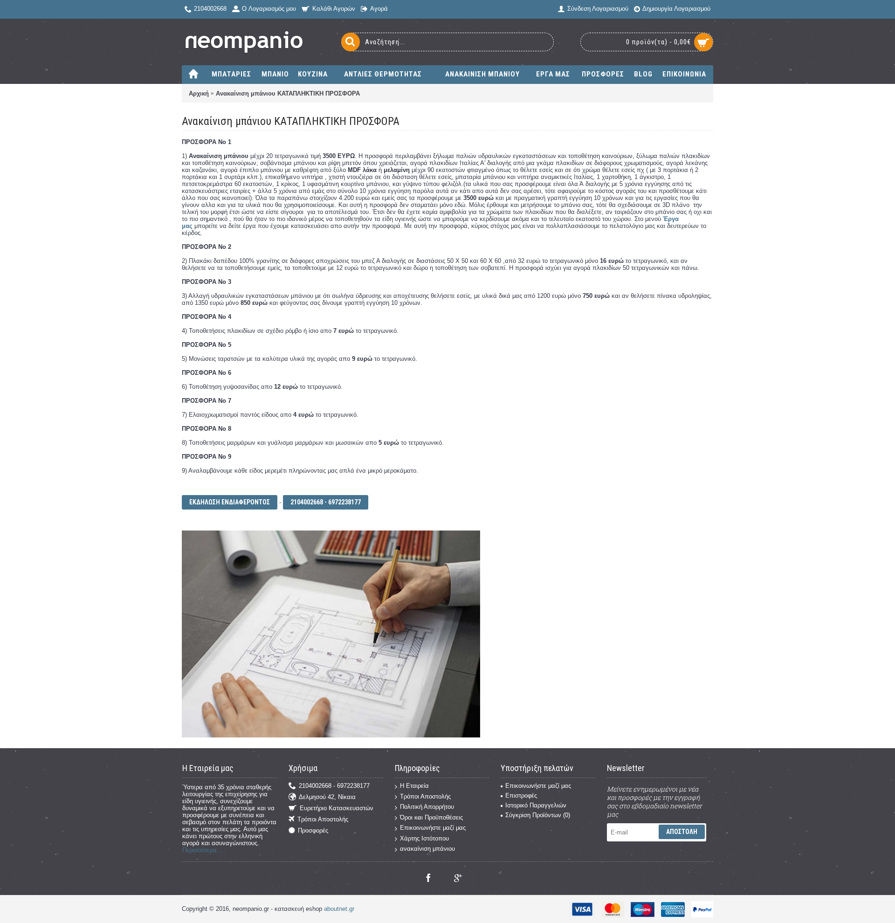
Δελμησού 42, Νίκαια (327, 796)
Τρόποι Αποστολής (322, 819)
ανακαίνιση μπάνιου (427, 848)
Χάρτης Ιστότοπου (424, 838)
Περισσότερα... (202, 850)
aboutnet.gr (339, 908)
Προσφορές (313, 830)
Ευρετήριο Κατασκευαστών (336, 808)
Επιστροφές (521, 795)
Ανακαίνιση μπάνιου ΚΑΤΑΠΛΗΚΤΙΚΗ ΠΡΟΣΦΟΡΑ (288, 93)
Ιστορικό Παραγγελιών (535, 805)
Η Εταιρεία (414, 785)
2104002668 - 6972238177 (325, 502)
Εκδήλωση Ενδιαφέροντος (229, 502)
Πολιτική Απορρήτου (427, 806)
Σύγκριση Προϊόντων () (537, 815)
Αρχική (199, 93)
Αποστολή (681, 831)
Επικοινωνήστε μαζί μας (433, 827)
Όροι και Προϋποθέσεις (431, 817)
